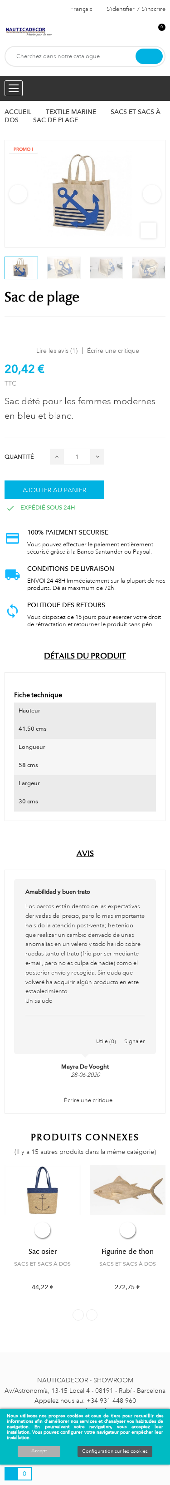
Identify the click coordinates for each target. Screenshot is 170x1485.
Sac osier (43, 1251)
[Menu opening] (14, 88)
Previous (18, 194)
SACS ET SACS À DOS (42, 1264)
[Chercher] (149, 56)
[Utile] (106, 1031)
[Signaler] (134, 1031)
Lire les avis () (57, 350)
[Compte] (143, 32)
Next (152, 194)
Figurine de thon (128, 1251)
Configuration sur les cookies (115, 1451)
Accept (39, 1451)
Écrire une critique (113, 350)
